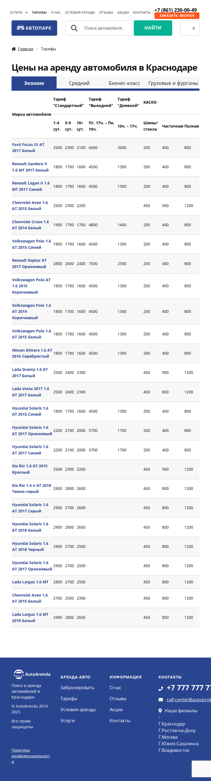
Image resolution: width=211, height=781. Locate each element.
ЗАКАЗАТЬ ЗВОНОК (177, 15)
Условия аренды (80, 12)
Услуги (16, 12)
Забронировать (77, 688)
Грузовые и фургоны (173, 83)
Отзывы (106, 12)
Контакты (142, 12)
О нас (56, 12)
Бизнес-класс (124, 83)
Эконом (34, 83)
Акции (123, 12)
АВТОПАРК (37, 28)
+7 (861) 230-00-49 (175, 9)
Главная (25, 48)
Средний (79, 83)
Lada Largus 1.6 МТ (30, 581)
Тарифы (39, 12)
